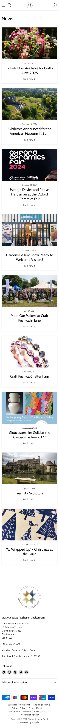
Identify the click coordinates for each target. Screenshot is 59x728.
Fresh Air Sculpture (29, 493)
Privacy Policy (40, 711)
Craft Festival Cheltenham (29, 376)
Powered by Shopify (29, 722)
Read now (28, 78)
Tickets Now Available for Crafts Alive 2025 (29, 70)
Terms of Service (36, 708)
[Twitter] (21, 672)
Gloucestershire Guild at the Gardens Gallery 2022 (29, 434)
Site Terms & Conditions (19, 711)
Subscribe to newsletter (19, 704)
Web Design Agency (29, 714)
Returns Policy (18, 708)
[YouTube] (26, 672)
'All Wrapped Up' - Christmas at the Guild (29, 551)
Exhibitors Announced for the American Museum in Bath (29, 131)
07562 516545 (13, 643)
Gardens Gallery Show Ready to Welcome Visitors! (29, 257)
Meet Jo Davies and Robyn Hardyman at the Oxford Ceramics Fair (29, 194)
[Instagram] (9, 672)
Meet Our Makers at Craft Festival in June (29, 317)
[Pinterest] (15, 672)
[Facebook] (4, 672)
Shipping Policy (41, 704)
